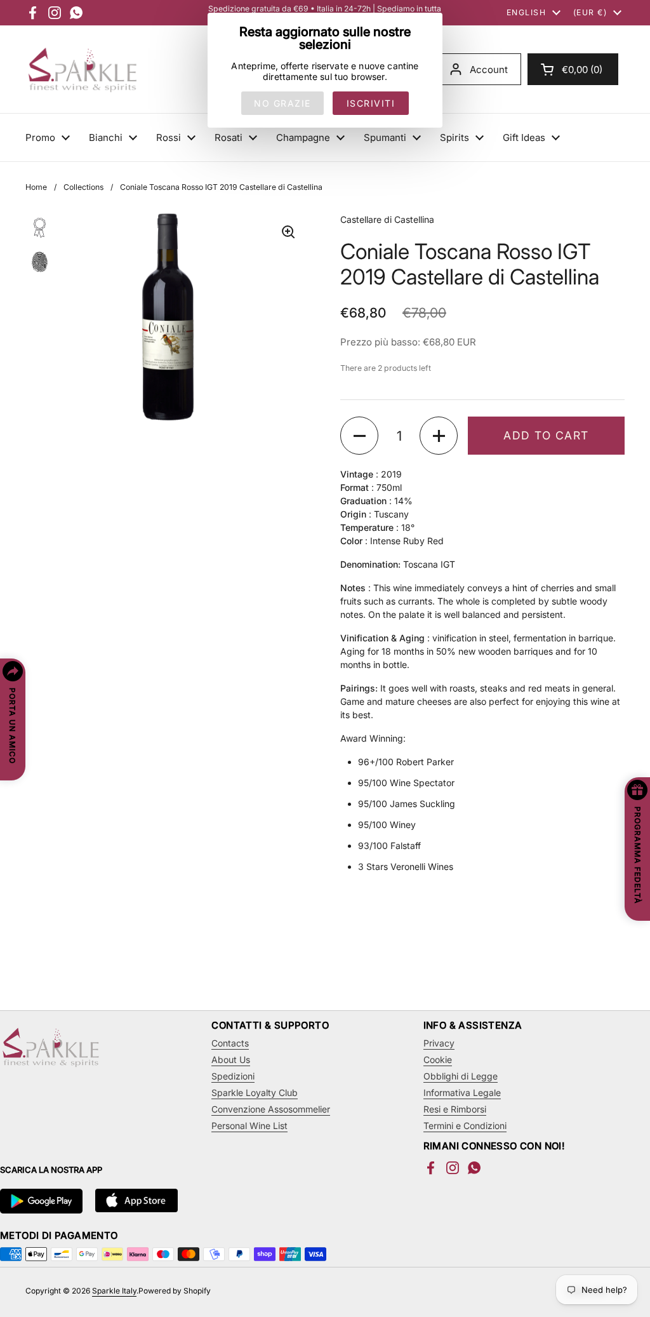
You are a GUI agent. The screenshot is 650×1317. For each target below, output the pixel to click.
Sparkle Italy (114, 1290)
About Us (230, 1059)
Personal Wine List (249, 1125)
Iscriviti (371, 103)
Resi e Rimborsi (454, 1109)
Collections (83, 187)
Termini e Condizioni (465, 1125)
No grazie (282, 103)
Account (489, 70)
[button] (572, 69)
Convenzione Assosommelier (270, 1109)
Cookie (437, 1059)
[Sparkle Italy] (82, 69)
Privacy (438, 1043)
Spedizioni (233, 1076)
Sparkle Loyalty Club (254, 1092)
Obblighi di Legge (460, 1076)
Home (36, 187)
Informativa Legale (462, 1092)
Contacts (230, 1043)
